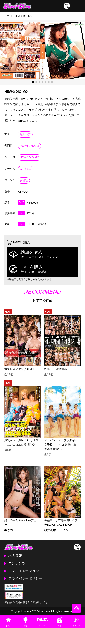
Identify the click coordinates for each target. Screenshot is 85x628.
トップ (5, 16)
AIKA (64, 530)
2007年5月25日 (29, 145)
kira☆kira (26, 169)
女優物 (24, 180)
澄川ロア (25, 134)
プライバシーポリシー (25, 578)
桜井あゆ (50, 530)
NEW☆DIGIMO (29, 157)
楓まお (8, 530)
